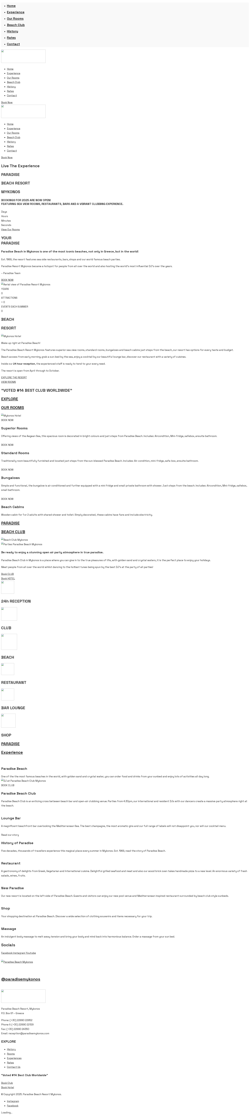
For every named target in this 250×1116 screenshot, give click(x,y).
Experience (15, 12)
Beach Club (16, 25)
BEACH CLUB (13, 531)
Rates (11, 38)
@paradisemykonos (20, 979)
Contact (13, 44)
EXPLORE (9, 398)
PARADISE (10, 523)
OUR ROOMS (12, 407)
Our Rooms (15, 18)
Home (11, 6)
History (12, 31)
